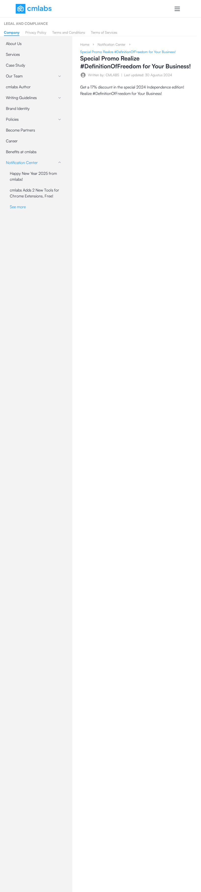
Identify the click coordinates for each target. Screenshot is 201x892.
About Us (14, 43)
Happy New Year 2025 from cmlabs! (33, 176)
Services (13, 54)
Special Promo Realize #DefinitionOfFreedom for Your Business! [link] (128, 52)
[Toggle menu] (177, 9)
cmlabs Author (18, 86)
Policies (12, 119)
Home (84, 44)
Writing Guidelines (21, 97)
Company (11, 32)
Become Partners (20, 130)
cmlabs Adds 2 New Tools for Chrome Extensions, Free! (34, 193)
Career (12, 140)
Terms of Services (104, 32)
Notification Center (22, 162)
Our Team (14, 76)
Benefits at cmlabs (21, 151)
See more (18, 206)
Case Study (15, 65)
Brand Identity (18, 108)
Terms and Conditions (68, 32)
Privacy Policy (35, 32)
